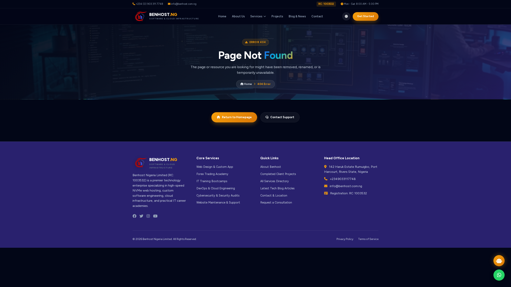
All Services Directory (274, 181)
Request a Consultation (276, 202)
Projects (277, 16)
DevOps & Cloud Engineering (215, 188)
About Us (238, 16)
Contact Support (282, 117)
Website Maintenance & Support (218, 202)
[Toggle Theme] (346, 16)
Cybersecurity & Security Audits (218, 195)
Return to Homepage (237, 117)
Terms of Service (368, 239)
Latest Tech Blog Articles (277, 188)
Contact (317, 16)
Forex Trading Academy (212, 174)
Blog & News (297, 16)
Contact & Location (273, 195)
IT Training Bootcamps (211, 181)
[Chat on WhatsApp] (499, 275)
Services (256, 16)
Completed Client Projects (278, 174)
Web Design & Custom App (214, 167)
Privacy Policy (345, 239)
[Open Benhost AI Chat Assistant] (499, 260)
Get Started (365, 16)
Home (222, 16)
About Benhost (270, 167)
